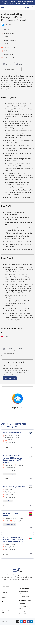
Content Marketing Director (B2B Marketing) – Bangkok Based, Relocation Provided (13, 539)
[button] (32, 7)
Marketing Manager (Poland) (14, 486)
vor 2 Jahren (6, 447)
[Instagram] (17, 621)
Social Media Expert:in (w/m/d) (11, 514)
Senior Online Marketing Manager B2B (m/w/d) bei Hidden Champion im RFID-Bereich (13, 459)
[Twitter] (21, 621)
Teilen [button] (20, 64)
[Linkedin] (31, 621)
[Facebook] (28, 621)
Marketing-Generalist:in (12, 432)
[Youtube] (24, 621)
